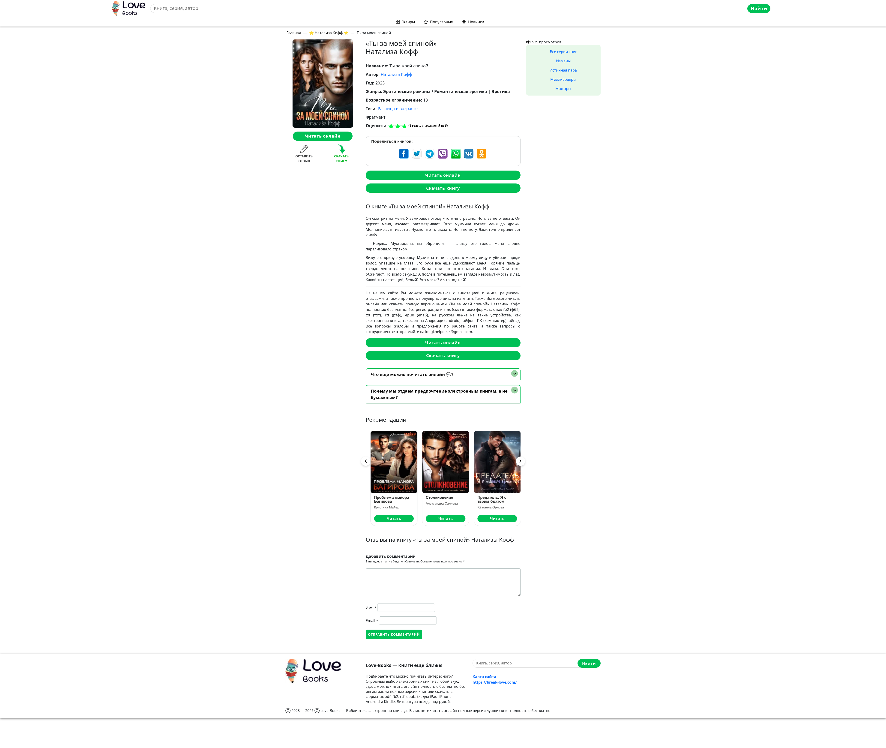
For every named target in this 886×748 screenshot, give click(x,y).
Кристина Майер (384, 507)
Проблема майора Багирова (389, 499)
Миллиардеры (563, 79)
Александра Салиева (439, 503)
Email (372, 620)
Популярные (441, 21)
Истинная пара (563, 70)
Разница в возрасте (398, 108)
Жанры (408, 21)
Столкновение (437, 497)
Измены (563, 60)
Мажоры (563, 88)
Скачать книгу (443, 188)
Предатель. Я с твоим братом (489, 499)
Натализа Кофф (396, 74)
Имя (371, 607)
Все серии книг (563, 51)
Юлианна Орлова (488, 507)
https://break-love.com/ (495, 682)
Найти (759, 8)
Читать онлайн (322, 136)
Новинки (476, 21)
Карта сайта (484, 676)
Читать (391, 518)
